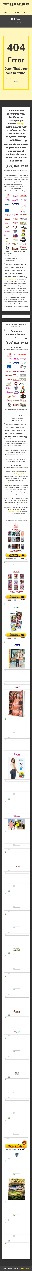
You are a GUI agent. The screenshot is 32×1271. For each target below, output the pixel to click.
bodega (20, 123)
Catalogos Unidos (11, 483)
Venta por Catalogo (16, 4)
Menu (6, 12)
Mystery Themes (24, 1268)
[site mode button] (17, 12)
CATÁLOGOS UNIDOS (13, 512)
